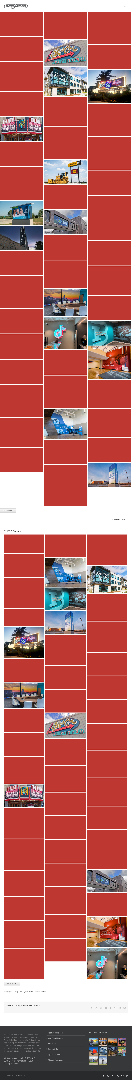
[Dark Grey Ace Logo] (16, 5)
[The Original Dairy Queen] (103, 1042)
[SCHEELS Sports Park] (93, 1042)
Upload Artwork (54, 1054)
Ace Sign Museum (55, 1038)
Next (124, 519)
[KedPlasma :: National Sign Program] (103, 1051)
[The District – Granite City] (122, 1042)
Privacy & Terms (11, 1063)
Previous (116, 519)
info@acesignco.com (13, 1058)
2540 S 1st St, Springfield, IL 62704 (19, 1061)
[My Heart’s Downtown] (93, 1051)
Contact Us (53, 1049)
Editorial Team (11, 992)
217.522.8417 (29, 1058)
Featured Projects (55, 1033)
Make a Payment (55, 1060)
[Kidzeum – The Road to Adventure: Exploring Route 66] (122, 1051)
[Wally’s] (112, 1042)
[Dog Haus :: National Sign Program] (112, 1051)
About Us (52, 1044)
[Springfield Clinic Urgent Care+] (93, 1060)
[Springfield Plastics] (103, 1060)
